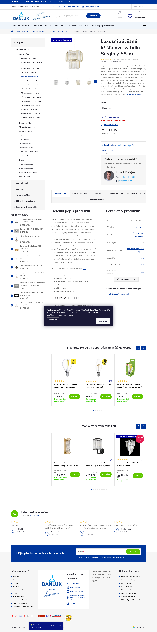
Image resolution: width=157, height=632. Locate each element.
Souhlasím (103, 321)
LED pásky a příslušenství (25, 201)
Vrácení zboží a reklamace (22, 590)
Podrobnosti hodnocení (129, 59)
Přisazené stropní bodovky (28, 127)
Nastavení (53, 320)
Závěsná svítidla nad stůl (30, 77)
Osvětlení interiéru (23, 50)
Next (143, 348)
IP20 (142, 264)
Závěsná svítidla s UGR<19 (30, 114)
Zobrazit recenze (35, 515)
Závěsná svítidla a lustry (27, 58)
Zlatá (135, 233)
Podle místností (22, 183)
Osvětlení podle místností (130, 577)
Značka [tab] (116, 193)
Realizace (35, 7)
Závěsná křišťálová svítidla (30, 105)
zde (71, 315)
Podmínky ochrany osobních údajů (23, 607)
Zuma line (140, 227)
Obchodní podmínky (20, 603)
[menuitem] (22, 25)
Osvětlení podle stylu (128, 580)
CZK (139, 7)
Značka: (107, 151)
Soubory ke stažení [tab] (79, 193)
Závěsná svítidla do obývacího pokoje (31, 63)
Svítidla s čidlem (24, 156)
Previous (138, 348)
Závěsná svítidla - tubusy (30, 93)
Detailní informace (132, 95)
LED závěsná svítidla (28, 72)
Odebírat (133, 552)
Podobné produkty (97, 200)
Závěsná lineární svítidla (29, 81)
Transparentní (138, 236)
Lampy (21, 135)
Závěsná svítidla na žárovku (31, 89)
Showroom (24, 7)
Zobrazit (75, 474)
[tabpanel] (67, 380)
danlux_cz (73, 603)
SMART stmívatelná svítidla (28, 152)
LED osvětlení (24, 139)
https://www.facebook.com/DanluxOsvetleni (77, 597)
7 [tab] (104, 489)
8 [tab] (106, 489)
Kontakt (13, 7)
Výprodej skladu (24, 176)
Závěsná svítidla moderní (30, 68)
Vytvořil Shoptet (141, 627)
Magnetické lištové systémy (28, 172)
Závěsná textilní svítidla (29, 109)
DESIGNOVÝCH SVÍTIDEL (34, 2)
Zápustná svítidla (25, 123)
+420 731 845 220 (127, 177)
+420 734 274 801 (76, 591)
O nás (15, 593)
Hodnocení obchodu (20, 600)
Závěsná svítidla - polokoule (31, 101)
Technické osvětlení (26, 148)
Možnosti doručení (111, 125)
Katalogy (16, 587)
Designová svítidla (25, 131)
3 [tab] (97, 410)
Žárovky (21, 160)
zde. (84, 268)
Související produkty (135, 193)
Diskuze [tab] (98, 193)
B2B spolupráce (18, 597)
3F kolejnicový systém (26, 168)
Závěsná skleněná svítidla (30, 85)
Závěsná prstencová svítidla (31, 97)
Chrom (141, 233)
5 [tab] (102, 410)
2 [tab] (95, 410)
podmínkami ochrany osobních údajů (110, 557)
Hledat (93, 15)
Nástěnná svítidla (25, 144)
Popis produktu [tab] (61, 193)
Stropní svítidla (24, 54)
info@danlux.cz (125, 181)
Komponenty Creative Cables (26, 207)
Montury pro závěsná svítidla (31, 118)
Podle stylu (20, 189)
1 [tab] (93, 410)
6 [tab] (104, 410)
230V (142, 258)
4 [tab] (99, 410)
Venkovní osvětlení (23, 195)
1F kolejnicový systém (26, 164)
